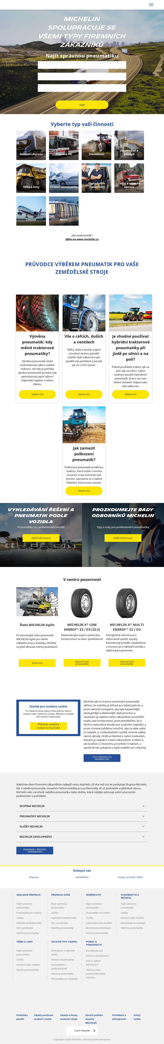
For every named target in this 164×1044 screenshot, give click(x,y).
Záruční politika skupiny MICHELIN (94, 1019)
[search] (143, 5)
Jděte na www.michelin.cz (82, 239)
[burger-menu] (151, 5)
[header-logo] (22, 5)
